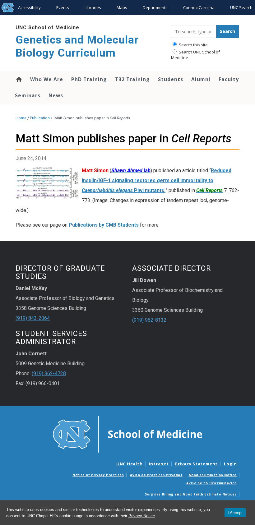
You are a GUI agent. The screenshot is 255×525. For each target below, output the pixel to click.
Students (170, 79)
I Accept (235, 512)
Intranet (159, 464)
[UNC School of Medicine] (127, 434)
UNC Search (241, 7)
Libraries (93, 7)
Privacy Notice (141, 515)
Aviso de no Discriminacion (211, 483)
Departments (155, 7)
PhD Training (89, 79)
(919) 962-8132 (149, 320)
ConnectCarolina (199, 7)
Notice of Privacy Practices (98, 475)
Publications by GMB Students (104, 225)
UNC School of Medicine (47, 27)
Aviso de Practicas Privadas (156, 475)
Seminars (27, 95)
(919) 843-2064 (33, 318)
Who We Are (46, 79)
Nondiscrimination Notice (213, 475)
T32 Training (132, 79)
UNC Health (129, 464)
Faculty (229, 79)
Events (62, 7)
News (56, 95)
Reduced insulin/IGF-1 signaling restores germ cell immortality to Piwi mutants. (156, 180)
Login (230, 464)
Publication (40, 118)
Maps (122, 7)
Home (18, 79)
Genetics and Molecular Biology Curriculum (77, 46)
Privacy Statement (196, 464)
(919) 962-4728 (49, 373)
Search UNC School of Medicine (195, 54)
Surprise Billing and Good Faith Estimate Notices (191, 494)
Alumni (201, 79)
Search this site (193, 45)
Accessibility (29, 7)
